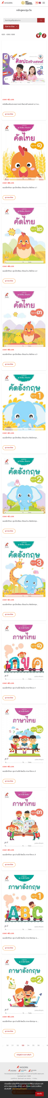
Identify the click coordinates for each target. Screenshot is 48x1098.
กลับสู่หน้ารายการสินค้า (24, 1055)
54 (28, 1045)
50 (7, 1045)
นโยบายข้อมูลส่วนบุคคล (19, 1089)
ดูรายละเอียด (9, 114)
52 (18, 1045)
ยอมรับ (39, 1094)
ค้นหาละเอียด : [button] (10, 26)
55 (33, 1045)
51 (13, 1045)
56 (39, 1045)
